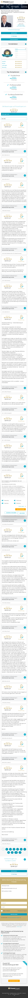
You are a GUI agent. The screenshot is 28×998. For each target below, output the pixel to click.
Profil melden (19, 926)
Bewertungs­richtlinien (5, 993)
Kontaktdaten (13, 44)
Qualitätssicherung (13, 993)
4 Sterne (16, 51)
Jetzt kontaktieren (14, 39)
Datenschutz (19, 993)
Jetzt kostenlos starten (14, 980)
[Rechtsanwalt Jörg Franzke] (7, 21)
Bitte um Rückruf (6, 910)
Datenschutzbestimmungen (13, 917)
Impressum (24, 993)
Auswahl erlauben (11, 512)
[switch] (15, 500)
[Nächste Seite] (20, 852)
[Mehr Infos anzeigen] (7, 53)
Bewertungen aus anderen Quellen (21, 25)
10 (16, 852)
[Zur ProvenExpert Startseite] (7, 2)
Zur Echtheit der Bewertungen (14, 29)
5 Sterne (16, 49)
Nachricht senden (14, 914)
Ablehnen (22, 513)
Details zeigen (21, 506)
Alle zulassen (20, 509)
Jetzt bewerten (14, 33)
